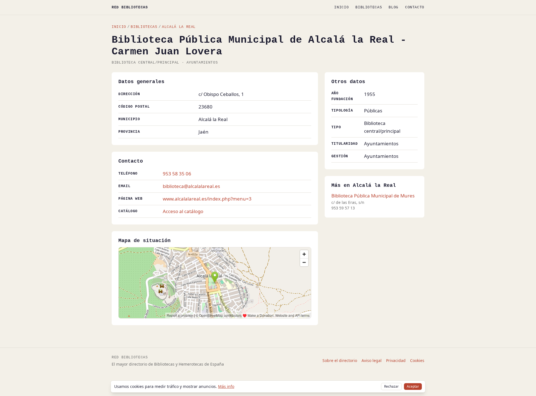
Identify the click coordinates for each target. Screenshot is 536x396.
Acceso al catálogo (183, 211)
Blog (393, 7)
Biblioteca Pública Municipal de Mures (373, 195)
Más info (226, 386)
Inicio (341, 7)
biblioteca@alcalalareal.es (191, 186)
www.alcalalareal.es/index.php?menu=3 (207, 198)
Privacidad (396, 360)
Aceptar (413, 386)
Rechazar (391, 386)
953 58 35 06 (177, 173)
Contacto (414, 7)
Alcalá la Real (179, 27)
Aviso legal (372, 360)
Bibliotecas (368, 7)
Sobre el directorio (339, 360)
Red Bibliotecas (130, 7)
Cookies (417, 360)
